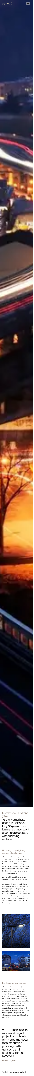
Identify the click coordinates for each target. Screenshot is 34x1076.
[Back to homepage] (7, 3)
